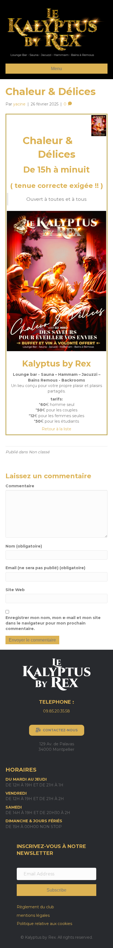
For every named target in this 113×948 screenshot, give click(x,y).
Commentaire (19, 485)
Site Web (15, 589)
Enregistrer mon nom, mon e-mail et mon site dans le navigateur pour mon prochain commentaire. (53, 623)
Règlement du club (35, 906)
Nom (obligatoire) (23, 546)
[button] (56, 890)
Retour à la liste (56, 428)
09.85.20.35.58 (56, 711)
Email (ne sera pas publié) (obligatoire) (45, 567)
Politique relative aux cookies (44, 923)
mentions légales (33, 915)
